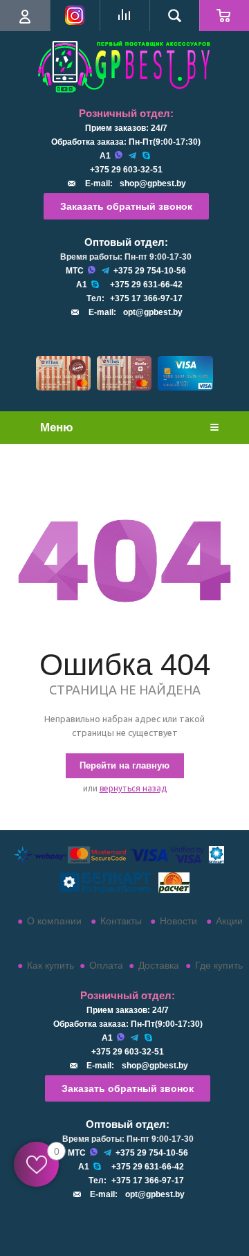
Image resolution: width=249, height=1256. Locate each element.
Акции (229, 920)
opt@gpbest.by (153, 312)
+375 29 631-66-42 (146, 284)
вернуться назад (133, 788)
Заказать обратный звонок (126, 206)
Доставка (158, 965)
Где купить (219, 965)
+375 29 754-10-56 (149, 271)
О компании (54, 920)
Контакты (121, 920)
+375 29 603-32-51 (126, 169)
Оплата (106, 965)
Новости (178, 920)
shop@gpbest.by (153, 183)
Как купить (50, 965)
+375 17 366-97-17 (146, 298)
